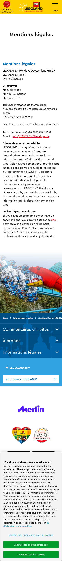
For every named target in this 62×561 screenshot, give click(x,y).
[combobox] (31, 379)
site (53, 219)
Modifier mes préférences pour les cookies (31, 535)
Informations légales (23, 318)
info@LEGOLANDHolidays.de (31, 136)
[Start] (22, 435)
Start (5, 318)
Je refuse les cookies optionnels (31, 544)
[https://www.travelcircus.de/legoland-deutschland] (41, 435)
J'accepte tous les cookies (31, 554)
